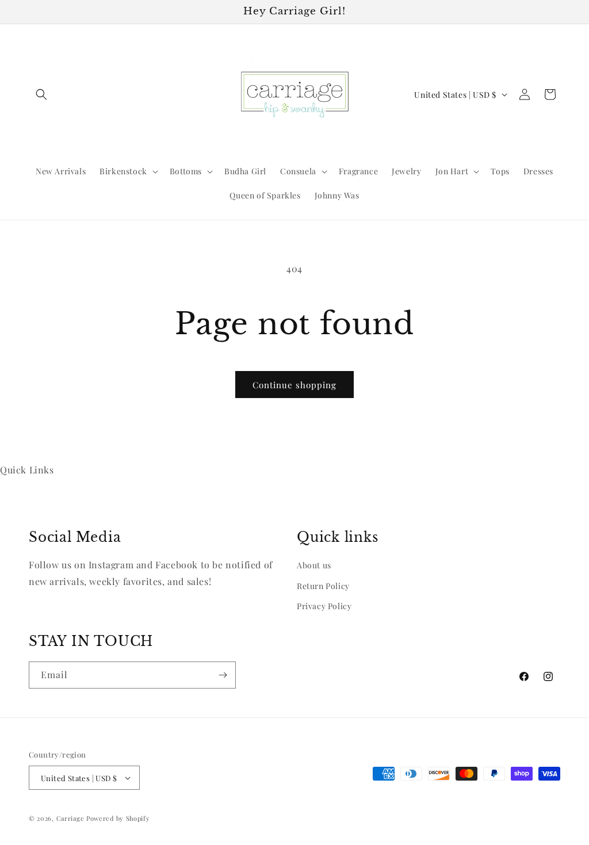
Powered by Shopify (118, 818)
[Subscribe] (222, 675)
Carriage (70, 818)
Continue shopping (294, 385)
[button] (41, 94)
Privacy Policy (324, 606)
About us (314, 565)
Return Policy (323, 585)
